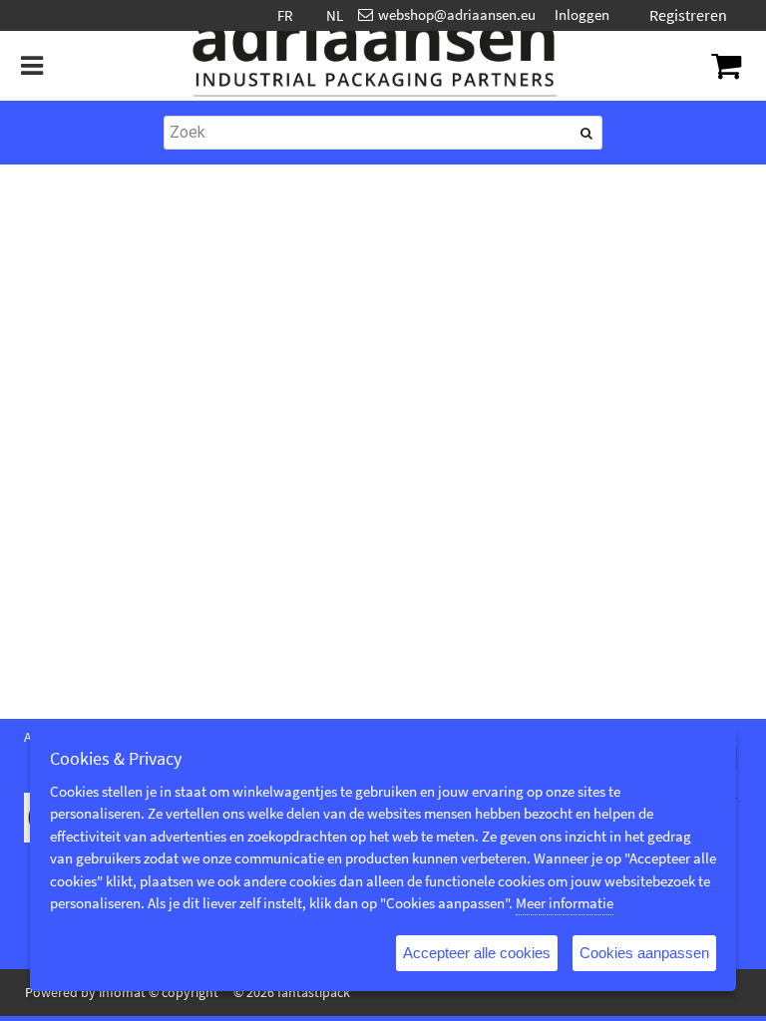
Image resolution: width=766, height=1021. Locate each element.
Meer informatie (564, 902)
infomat (122, 992)
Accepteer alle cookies (477, 952)
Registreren (688, 15)
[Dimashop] (375, 66)
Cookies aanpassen (644, 952)
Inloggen (582, 14)
